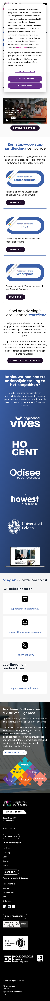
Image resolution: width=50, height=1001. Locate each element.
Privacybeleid (21, 47)
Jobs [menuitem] (4, 896)
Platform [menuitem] (6, 848)
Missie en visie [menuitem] (8, 892)
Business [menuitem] (6, 861)
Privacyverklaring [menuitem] (9, 986)
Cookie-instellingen (25, 72)
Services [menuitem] (6, 865)
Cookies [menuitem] (6, 988)
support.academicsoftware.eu (25, 608)
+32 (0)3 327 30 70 (25, 655)
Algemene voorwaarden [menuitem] (12, 991)
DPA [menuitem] (4, 994)
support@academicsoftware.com (25, 632)
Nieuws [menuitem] (6, 888)
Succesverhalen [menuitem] (9, 884)
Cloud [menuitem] (5, 857)
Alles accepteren (25, 78)
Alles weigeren (25, 85)
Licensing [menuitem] (6, 852)
